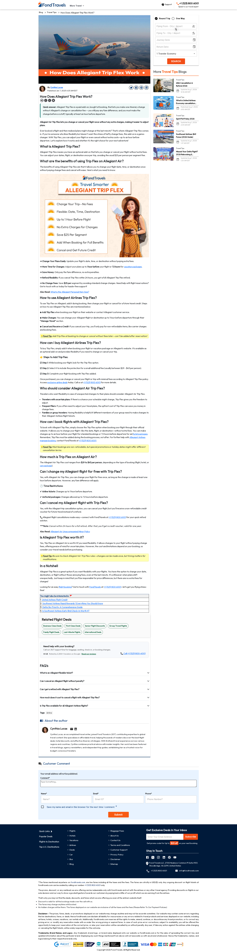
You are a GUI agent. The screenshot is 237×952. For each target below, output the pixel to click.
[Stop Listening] (53, 100)
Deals (72, 849)
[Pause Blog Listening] (45, 100)
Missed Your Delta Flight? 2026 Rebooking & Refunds (187, 153)
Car (71, 854)
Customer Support (118, 849)
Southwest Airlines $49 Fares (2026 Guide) (186, 135)
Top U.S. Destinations (49, 846)
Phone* (148, 793)
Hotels (72, 835)
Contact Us (115, 840)
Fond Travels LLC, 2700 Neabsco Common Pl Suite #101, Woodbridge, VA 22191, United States (173, 864)
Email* (96, 793)
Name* (44, 793)
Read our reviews (89, 654)
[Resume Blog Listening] (49, 100)
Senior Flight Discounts (95, 626)
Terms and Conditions (120, 845)
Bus (71, 859)
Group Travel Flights (118, 626)
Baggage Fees (117, 831)
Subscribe (190, 836)
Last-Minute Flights (72, 632)
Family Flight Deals (51, 632)
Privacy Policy (116, 854)
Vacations (73, 840)
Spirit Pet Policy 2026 (185, 119)
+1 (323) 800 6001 (188, 5)
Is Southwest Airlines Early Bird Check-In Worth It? (65, 610)
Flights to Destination (49, 841)
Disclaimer (115, 859)
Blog (41, 12)
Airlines (72, 845)
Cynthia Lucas (56, 87)
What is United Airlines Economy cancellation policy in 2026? (186, 102)
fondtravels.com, (78, 882)
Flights (72, 831)
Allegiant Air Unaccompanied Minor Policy (70, 531)
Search (176, 61)
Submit (118, 814)
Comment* (45, 778)
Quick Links (44, 831)
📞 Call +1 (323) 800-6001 (133, 653)
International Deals (93, 632)
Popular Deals (45, 836)
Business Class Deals (52, 626)
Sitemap (114, 864)
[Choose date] (195, 40)
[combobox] (77, 6)
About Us (114, 835)
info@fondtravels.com (189, 870)
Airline (49, 713)
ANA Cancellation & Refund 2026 (184, 84)
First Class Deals (73, 626)
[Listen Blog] (41, 100)
